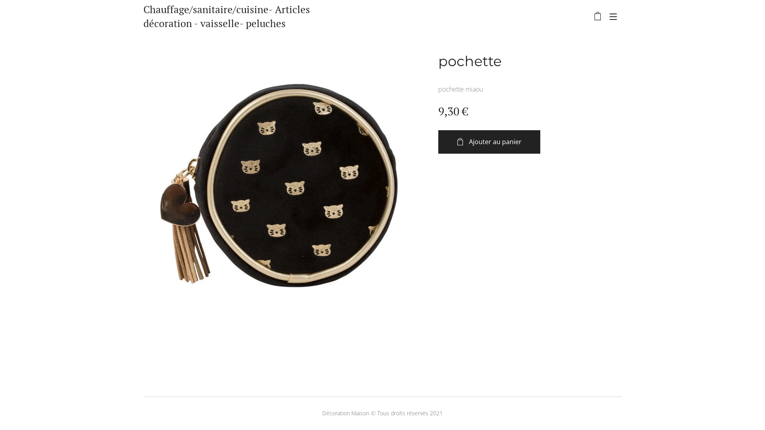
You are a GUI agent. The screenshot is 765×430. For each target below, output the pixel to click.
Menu (616, 16)
